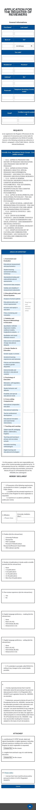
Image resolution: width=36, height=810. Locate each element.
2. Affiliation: (6, 515)
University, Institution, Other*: (23, 515)
